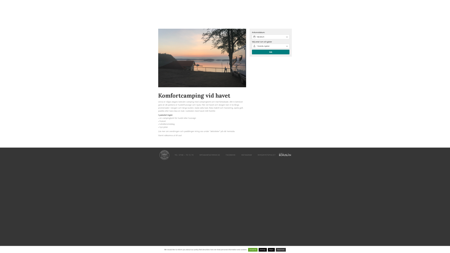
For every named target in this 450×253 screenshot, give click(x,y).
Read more (280, 250)
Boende (180, 9)
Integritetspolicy (267, 155)
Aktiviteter (192, 9)
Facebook (231, 155)
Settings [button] (262, 250)
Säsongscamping (237, 9)
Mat (203, 9)
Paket (211, 9)
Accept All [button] (252, 250)
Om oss (263, 9)
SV (289, 9)
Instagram (246, 155)
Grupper (222, 9)
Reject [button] (271, 250)
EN (292, 9)
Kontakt (252, 9)
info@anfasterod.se (209, 155)
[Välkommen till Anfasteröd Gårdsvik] (165, 9)
